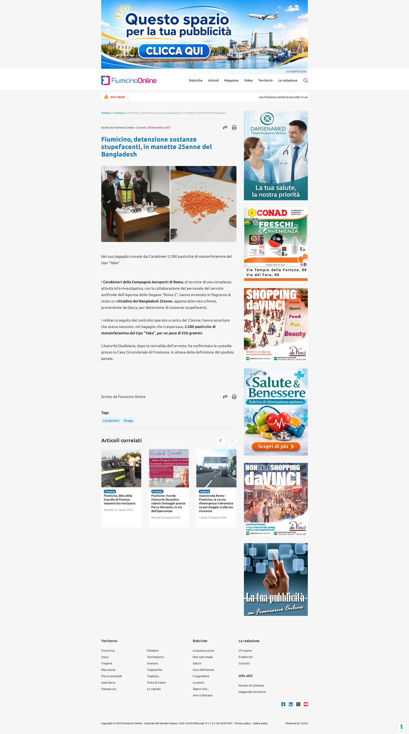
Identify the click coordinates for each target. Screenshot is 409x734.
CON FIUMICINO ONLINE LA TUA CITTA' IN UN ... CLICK (265, 97)
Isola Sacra (108, 682)
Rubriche (196, 80)
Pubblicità (245, 657)
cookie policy (260, 723)
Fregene (106, 663)
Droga (128, 420)
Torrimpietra (155, 657)
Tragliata (153, 676)
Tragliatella (154, 669)
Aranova (152, 663)
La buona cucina (203, 650)
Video (248, 80)
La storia (198, 682)
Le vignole (154, 689)
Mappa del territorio (252, 692)
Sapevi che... (201, 689)
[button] (220, 440)
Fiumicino (108, 650)
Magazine (231, 80)
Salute (197, 663)
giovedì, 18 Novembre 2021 (154, 127)
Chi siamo (245, 650)
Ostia (104, 657)
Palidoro (152, 650)
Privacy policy (243, 723)
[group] (121, 488)
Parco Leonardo (111, 676)
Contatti (244, 663)
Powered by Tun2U (297, 723)
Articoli (213, 80)
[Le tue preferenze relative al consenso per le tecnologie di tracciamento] (401, 727)
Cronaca (119, 112)
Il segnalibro (201, 676)
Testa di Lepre (156, 682)
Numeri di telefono (251, 685)
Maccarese (108, 669)
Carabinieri (111, 420)
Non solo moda (203, 657)
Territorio (265, 80)
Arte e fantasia (202, 695)
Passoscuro (108, 689)
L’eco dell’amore (203, 669)
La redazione (287, 80)
